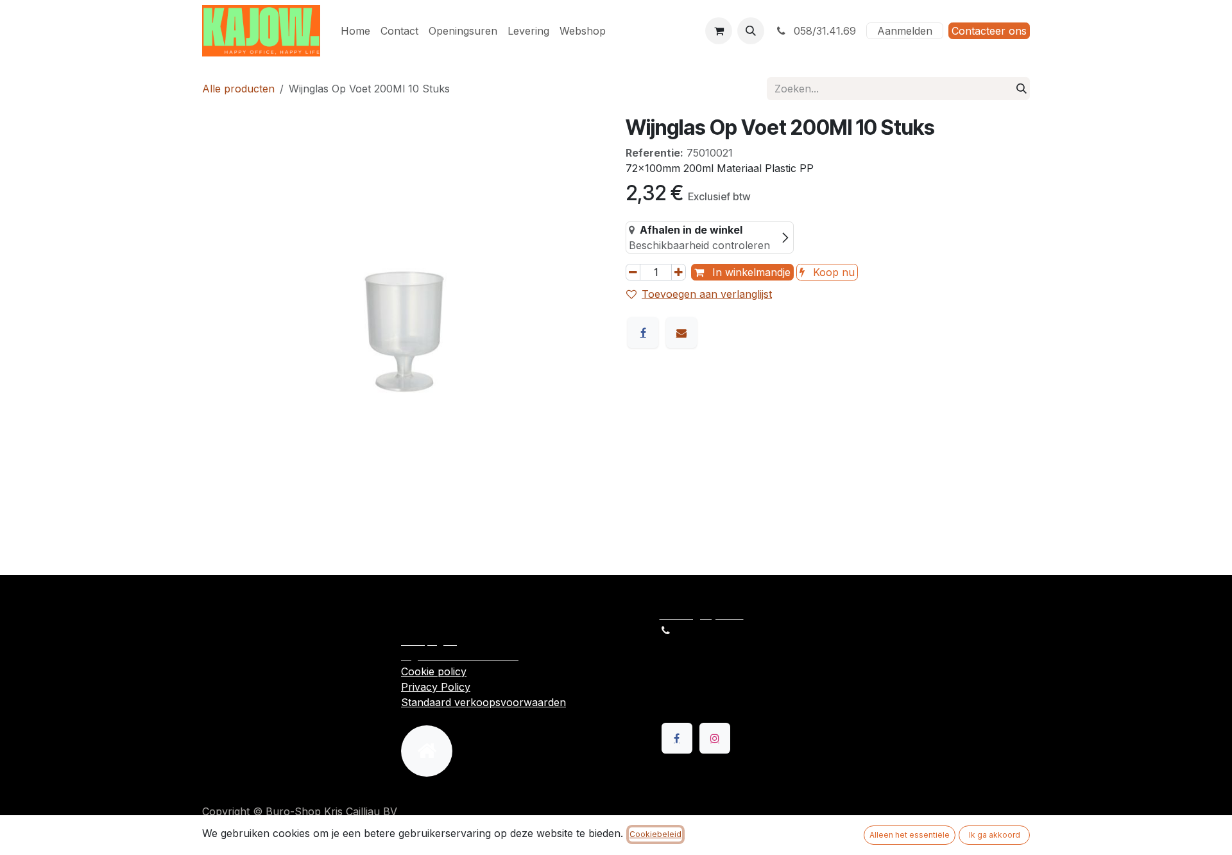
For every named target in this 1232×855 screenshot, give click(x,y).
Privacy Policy (435, 686)
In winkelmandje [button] (750, 272)
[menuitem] (355, 31)
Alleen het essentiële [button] (909, 835)
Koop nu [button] (832, 272)
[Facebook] (643, 332)
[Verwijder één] (633, 272)
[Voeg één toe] (678, 272)
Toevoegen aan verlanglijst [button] (707, 294)
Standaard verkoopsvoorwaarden (483, 702)
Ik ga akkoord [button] (994, 835)
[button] (750, 30)
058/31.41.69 (823, 30)
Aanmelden (904, 30)
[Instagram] (714, 738)
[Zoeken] (1021, 88)
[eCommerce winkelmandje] (718, 30)
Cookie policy (433, 671)
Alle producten (238, 88)
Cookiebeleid (655, 834)
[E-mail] (681, 332)
